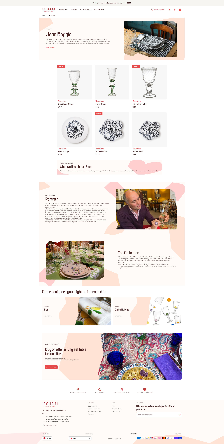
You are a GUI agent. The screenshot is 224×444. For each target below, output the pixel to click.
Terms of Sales (178, 433)
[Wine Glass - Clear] (149, 82)
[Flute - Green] (112, 82)
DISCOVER (47, 316)
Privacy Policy (89, 433)
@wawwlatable (159, 9)
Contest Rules (116, 409)
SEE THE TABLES (51, 367)
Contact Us (116, 411)
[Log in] (174, 10)
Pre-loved (91, 414)
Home (43, 15)
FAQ (113, 406)
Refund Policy (133, 433)
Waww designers (94, 409)
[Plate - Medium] (112, 129)
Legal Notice (45, 433)
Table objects (92, 406)
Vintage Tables (85, 9)
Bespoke (74, 9)
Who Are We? (99, 9)
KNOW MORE (50, 47)
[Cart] (180, 10)
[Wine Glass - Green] (74, 82)
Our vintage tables (94, 411)
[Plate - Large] (74, 129)
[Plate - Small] (149, 129)
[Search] (169, 10)
